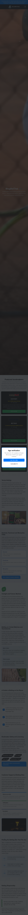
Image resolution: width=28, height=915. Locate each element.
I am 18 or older (14, 460)
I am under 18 (14, 464)
